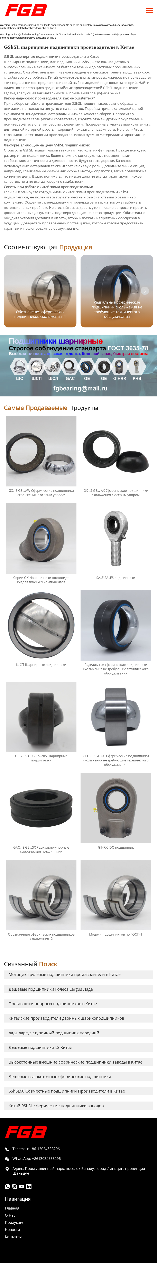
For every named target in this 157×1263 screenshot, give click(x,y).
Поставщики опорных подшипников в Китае (53, 1003)
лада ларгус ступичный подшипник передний (54, 1033)
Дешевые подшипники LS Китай (40, 1047)
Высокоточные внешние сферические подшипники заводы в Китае (75, 1062)
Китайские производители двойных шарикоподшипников (66, 1018)
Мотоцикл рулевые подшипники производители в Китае (65, 974)
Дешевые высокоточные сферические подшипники (60, 1076)
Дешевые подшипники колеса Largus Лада (51, 989)
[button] (145, 291)
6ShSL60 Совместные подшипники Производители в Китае (67, 1091)
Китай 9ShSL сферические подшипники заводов (56, 1105)
